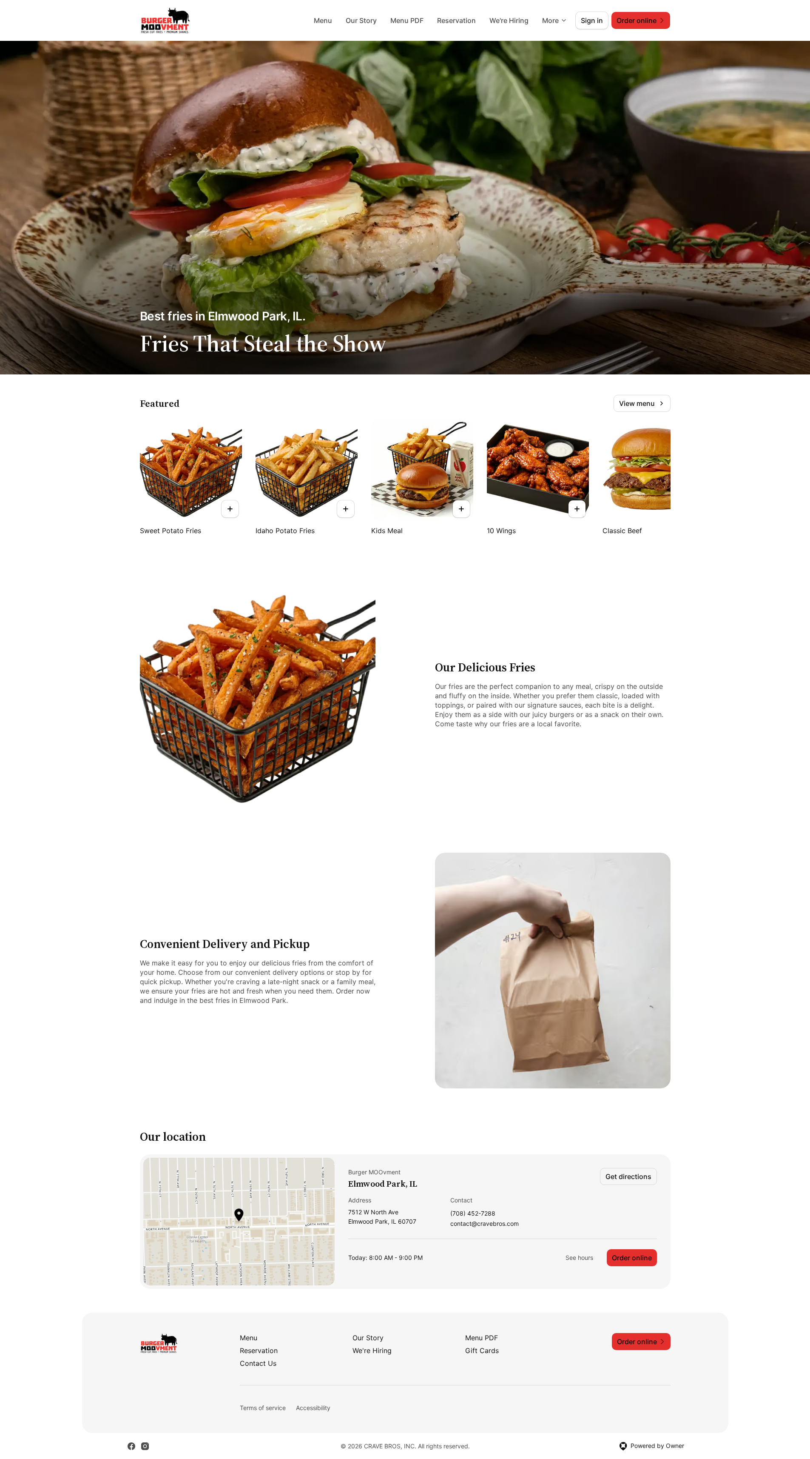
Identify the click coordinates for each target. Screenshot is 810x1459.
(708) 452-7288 (472, 1214)
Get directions (628, 1176)
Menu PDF (406, 20)
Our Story (361, 20)
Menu (323, 20)
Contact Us (258, 1363)
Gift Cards (482, 1350)
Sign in (592, 20)
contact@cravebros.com (484, 1224)
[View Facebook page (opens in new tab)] (131, 1446)
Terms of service (263, 1407)
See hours (579, 1257)
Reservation (456, 20)
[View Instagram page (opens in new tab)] (145, 1446)
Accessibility (313, 1407)
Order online (632, 1257)
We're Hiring (509, 20)
